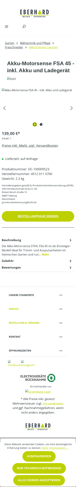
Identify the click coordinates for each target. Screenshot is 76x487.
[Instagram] (28, 363)
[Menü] (6, 26)
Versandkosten (53, 403)
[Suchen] (23, 26)
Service (14, 309)
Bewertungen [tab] (11, 267)
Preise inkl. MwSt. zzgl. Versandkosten (30, 145)
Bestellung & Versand (24, 322)
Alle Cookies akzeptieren (39, 480)
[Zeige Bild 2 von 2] (41, 124)
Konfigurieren (39, 456)
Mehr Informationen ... (55, 448)
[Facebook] (14, 363)
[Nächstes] (71, 108)
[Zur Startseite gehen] (34, 11)
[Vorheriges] (4, 108)
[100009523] (38, 108)
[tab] (37, 247)
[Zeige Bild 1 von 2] (34, 124)
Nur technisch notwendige (39, 468)
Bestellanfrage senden (38, 216)
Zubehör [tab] (8, 261)
